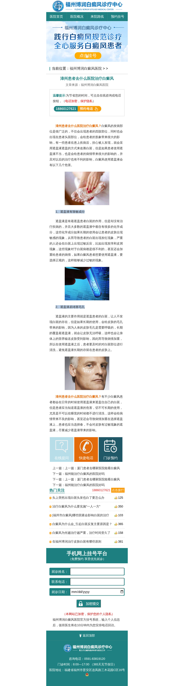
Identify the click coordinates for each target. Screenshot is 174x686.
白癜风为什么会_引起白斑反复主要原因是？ (82, 524)
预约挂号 (117, 16)
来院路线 (97, 16)
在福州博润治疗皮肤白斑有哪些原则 (76, 541)
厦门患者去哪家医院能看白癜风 (98, 468)
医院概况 (76, 16)
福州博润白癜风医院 (86, 68)
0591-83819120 (94, 658)
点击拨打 (118, 490)
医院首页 (56, 16)
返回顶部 (89, 635)
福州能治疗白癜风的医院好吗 (85, 473)
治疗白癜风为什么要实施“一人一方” (76, 506)
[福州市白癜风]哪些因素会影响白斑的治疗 (80, 515)
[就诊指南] (61, 446)
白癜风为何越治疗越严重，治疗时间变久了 (81, 532)
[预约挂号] (87, 23)
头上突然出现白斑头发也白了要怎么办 (78, 497)
